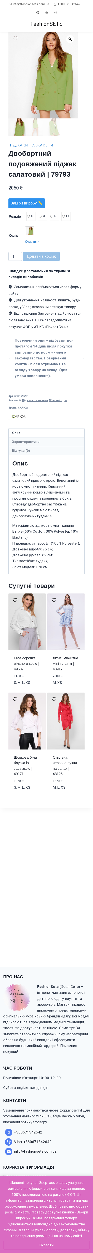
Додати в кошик (41, 256)
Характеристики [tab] (26, 442)
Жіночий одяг (58, 400)
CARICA (23, 407)
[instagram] (55, 12)
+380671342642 (69, 4)
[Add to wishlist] (15, 38)
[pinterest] (38, 12)
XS (67, 216)
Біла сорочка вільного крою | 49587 (26, 663)
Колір (13, 235)
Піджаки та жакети (31, 145)
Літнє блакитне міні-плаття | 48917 (65, 663)
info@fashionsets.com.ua (31, 4)
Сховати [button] (46, 1245)
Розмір (15, 216)
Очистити (32, 241)
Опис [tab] (16, 433)
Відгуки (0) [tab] (21, 451)
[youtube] (46, 12)
